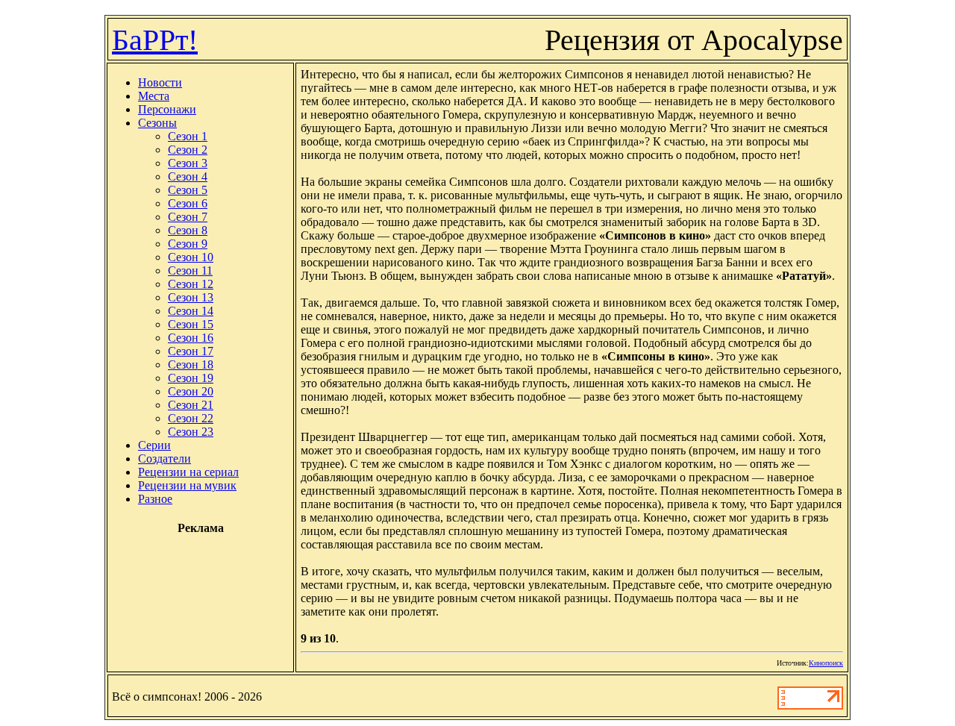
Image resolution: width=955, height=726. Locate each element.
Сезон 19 (190, 378)
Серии (154, 445)
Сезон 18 (190, 364)
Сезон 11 (190, 270)
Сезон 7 (187, 216)
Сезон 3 (187, 163)
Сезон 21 (190, 404)
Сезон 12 (190, 284)
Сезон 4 (187, 176)
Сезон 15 (190, 324)
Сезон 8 (187, 230)
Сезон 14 (190, 310)
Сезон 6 (187, 203)
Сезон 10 (190, 257)
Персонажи (167, 109)
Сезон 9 (187, 243)
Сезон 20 (190, 391)
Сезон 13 (190, 297)
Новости (160, 82)
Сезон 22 (190, 418)
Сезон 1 (187, 136)
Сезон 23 (190, 431)
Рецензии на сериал (188, 472)
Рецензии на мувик (187, 485)
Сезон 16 (190, 337)
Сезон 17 (190, 351)
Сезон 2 (187, 149)
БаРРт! (155, 40)
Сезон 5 (187, 190)
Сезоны (157, 122)
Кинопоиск (826, 663)
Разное (155, 498)
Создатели (164, 458)
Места (153, 96)
